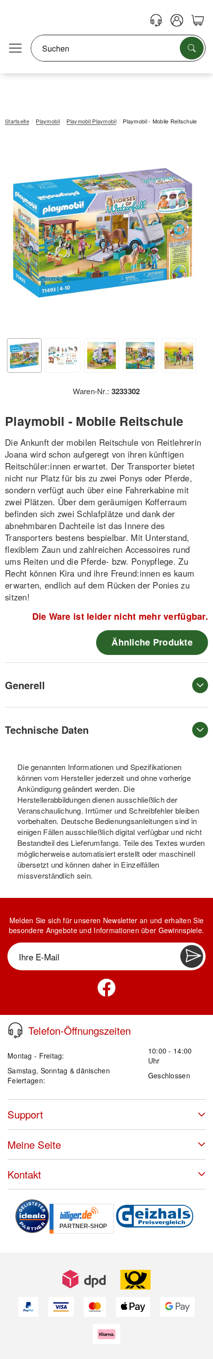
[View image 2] (63, 355)
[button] (102, 232)
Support (25, 1114)
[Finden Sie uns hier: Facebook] (106, 988)
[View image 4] (140, 355)
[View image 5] (178, 355)
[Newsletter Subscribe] (191, 956)
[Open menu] (15, 48)
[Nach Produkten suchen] (192, 48)
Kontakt (24, 1174)
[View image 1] (24, 355)
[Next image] (186, 235)
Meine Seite (34, 1144)
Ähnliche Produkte (152, 642)
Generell (25, 685)
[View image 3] (101, 355)
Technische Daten (47, 729)
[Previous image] (20, 235)
